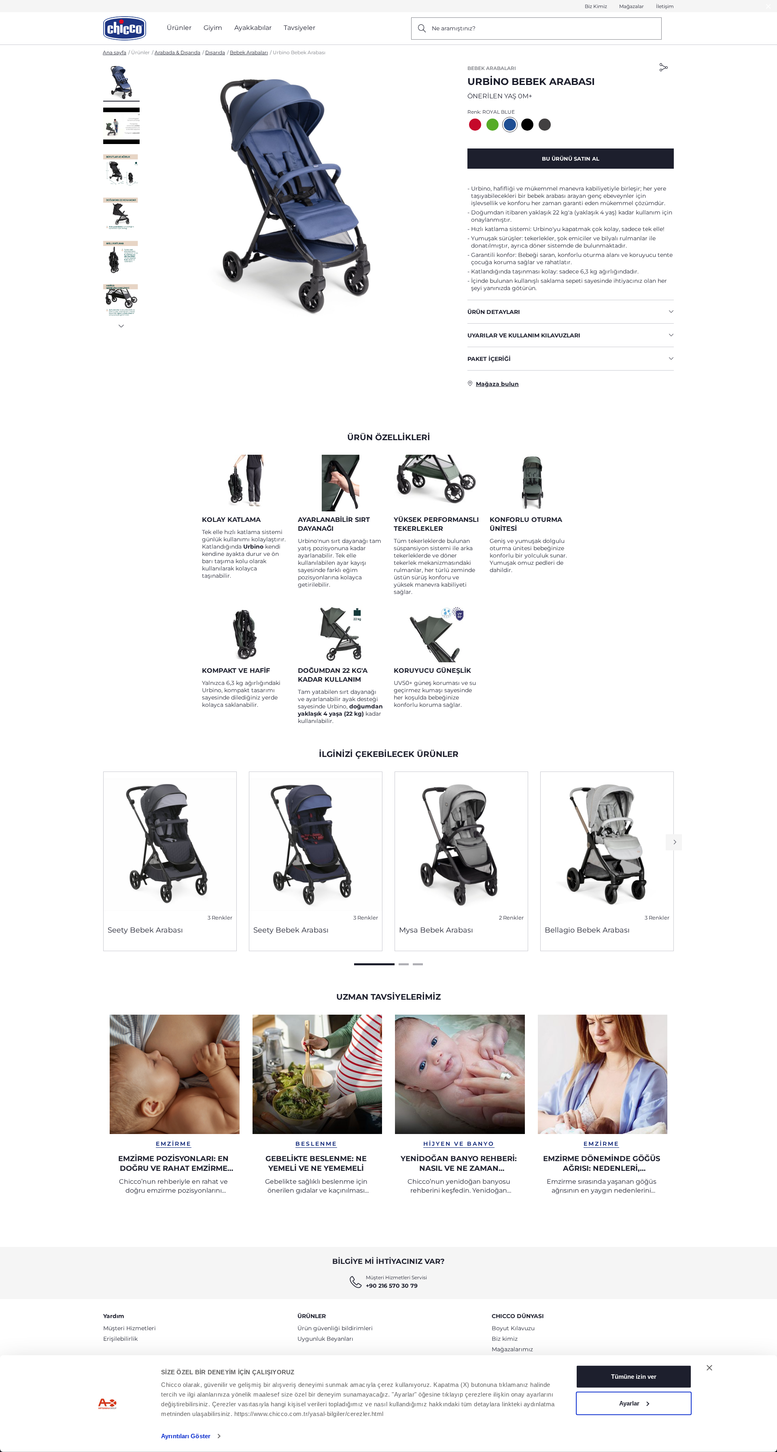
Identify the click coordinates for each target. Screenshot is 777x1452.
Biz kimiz (505, 1338)
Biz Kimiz (596, 6)
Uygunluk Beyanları (325, 1338)
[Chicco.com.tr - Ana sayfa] (124, 28)
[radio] (475, 124)
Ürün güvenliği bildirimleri (335, 1328)
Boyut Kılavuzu (513, 1328)
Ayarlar (629, 1402)
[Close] (768, 6)
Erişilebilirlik (120, 1338)
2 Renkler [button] (511, 918)
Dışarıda (215, 52)
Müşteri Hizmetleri (129, 1328)
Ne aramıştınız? (454, 28)
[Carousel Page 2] (404, 964)
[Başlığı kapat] (709, 1368)
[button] (121, 83)
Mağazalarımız (512, 1349)
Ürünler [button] (179, 28)
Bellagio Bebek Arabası (587, 930)
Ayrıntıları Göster (185, 1436)
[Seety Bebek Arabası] (170, 845)
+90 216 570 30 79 (392, 1285)
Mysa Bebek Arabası (436, 930)
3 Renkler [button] (220, 918)
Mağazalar (631, 6)
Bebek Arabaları (249, 52)
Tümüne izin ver (633, 1376)
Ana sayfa (114, 52)
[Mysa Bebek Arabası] (461, 845)
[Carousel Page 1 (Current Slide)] (374, 964)
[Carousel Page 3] (418, 964)
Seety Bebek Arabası (145, 930)
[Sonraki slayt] (121, 323)
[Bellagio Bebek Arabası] (607, 845)
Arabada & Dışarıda (177, 52)
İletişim (665, 6)
